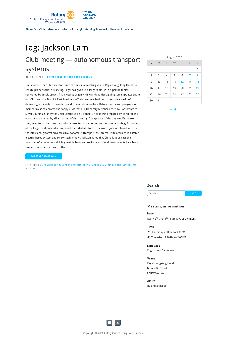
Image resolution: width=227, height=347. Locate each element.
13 (182, 81)
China (86, 165)
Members (53, 29)
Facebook (109, 323)
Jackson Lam (99, 165)
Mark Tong (114, 165)
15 (197, 81)
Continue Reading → (44, 156)
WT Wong (31, 168)
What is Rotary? (72, 29)
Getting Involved (96, 29)
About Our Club (35, 29)
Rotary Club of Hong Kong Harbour (69, 77)
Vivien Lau (129, 165)
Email (118, 323)
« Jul (173, 109)
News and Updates (121, 29)
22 (197, 88)
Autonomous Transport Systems (60, 165)
